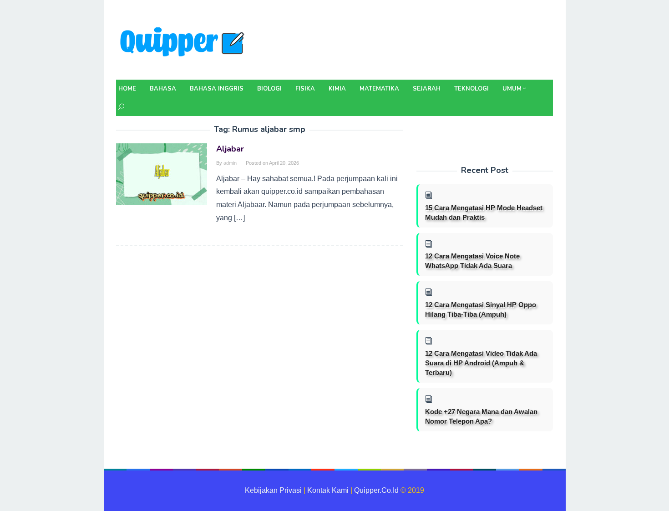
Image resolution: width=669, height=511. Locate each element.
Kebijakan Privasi (273, 490)
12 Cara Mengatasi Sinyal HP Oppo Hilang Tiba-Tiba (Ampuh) (480, 309)
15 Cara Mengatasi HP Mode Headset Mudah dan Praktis (483, 212)
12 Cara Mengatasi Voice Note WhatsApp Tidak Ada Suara (472, 260)
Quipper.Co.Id (376, 490)
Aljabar (230, 148)
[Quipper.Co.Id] (184, 42)
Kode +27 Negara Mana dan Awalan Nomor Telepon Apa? (481, 416)
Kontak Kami (328, 490)
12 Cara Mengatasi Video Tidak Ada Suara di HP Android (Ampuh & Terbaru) (481, 362)
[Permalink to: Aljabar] (161, 173)
